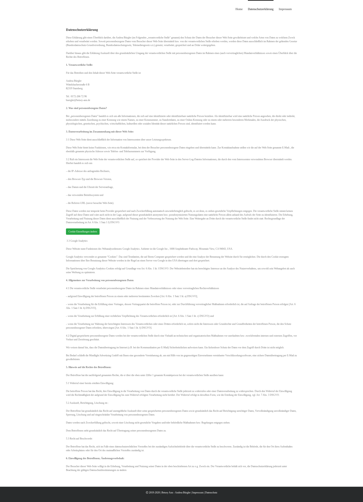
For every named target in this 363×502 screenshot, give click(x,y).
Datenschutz (211, 492)
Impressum (197, 492)
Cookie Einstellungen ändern (82, 231)
